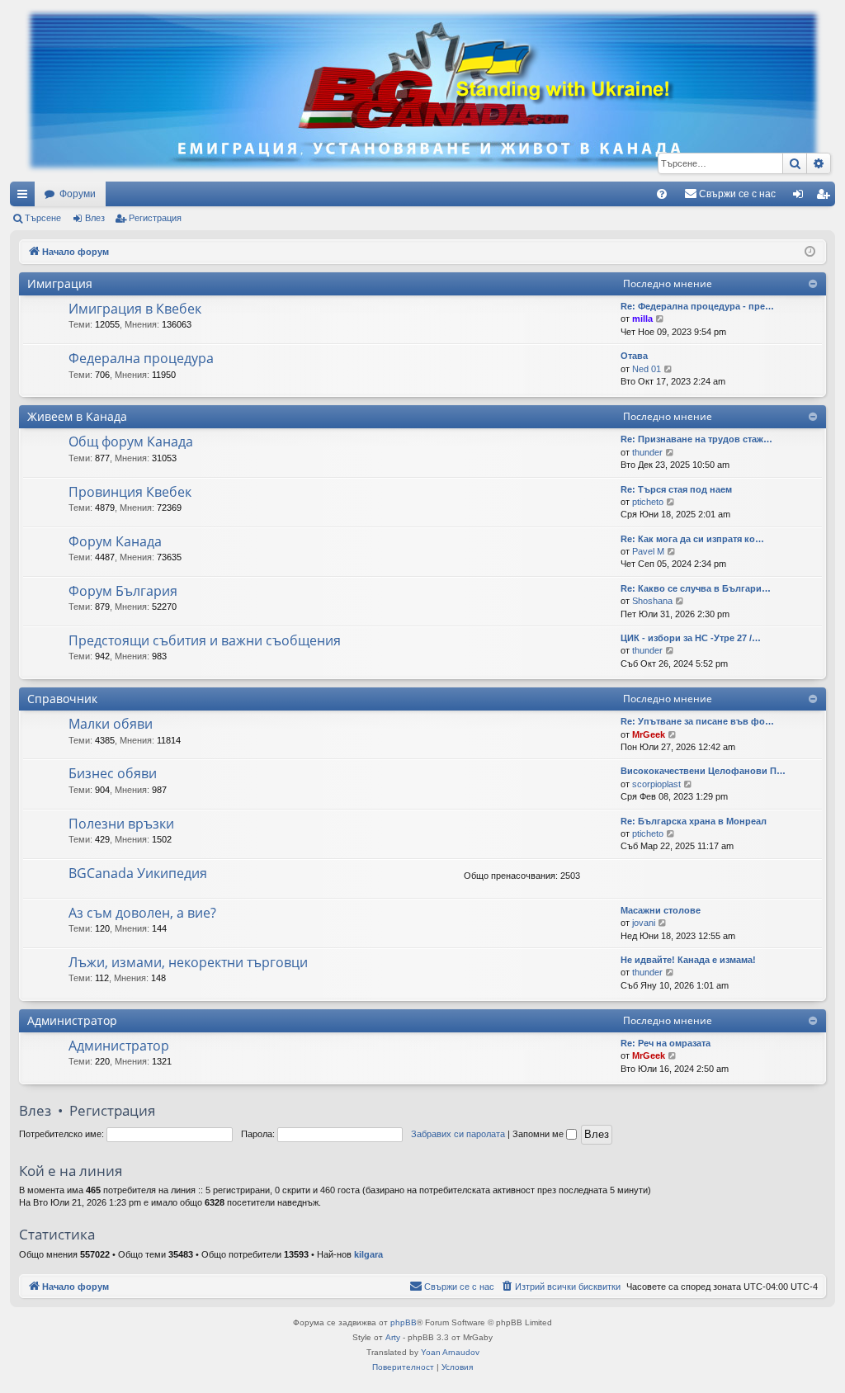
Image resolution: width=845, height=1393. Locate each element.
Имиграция (59, 283)
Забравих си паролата (458, 1134)
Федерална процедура (141, 358)
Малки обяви (110, 724)
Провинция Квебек (129, 492)
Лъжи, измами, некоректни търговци (188, 962)
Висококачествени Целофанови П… (703, 771)
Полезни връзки (121, 824)
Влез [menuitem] (801, 197)
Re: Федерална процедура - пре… (697, 306)
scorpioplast (656, 784)
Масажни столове (661, 910)
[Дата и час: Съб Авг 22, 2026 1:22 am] (810, 252)
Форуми (77, 194)
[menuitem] (661, 194)
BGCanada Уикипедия (137, 873)
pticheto (647, 502)
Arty (392, 1337)
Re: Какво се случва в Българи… (696, 588)
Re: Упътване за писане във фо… (697, 721)
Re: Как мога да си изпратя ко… (692, 539)
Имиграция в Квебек (134, 309)
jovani (643, 923)
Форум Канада (115, 541)
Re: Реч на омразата (665, 1043)
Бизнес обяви (112, 773)
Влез (95, 218)
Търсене (43, 218)
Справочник (62, 698)
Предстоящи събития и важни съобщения (204, 640)
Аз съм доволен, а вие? (142, 913)
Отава (634, 356)
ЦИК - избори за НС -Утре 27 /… (691, 638)
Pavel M (648, 551)
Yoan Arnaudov (450, 1352)
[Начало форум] (422, 91)
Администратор (72, 1020)
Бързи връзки (26, 197)
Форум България (122, 591)
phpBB (403, 1322)
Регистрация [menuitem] (826, 197)
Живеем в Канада (77, 416)
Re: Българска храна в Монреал (694, 821)
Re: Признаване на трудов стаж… (696, 439)
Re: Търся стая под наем (676, 489)
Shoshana (652, 601)
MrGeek (648, 734)
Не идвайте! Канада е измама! (688, 960)
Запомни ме (539, 1134)
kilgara (368, 1254)
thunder (647, 452)
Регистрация (155, 218)
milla (642, 318)
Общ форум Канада (130, 441)
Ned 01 (646, 369)
